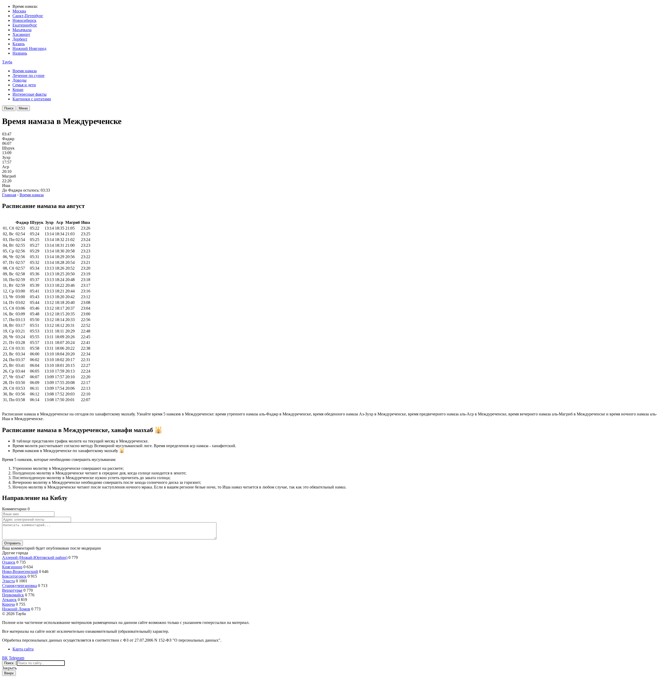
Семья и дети (24, 85)
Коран (17, 89)
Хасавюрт (21, 34)
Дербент (19, 39)
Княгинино (12, 567)
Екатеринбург (24, 25)
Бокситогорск (14, 576)
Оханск (8, 562)
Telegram (16, 658)
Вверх (9, 673)
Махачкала (21, 30)
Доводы (19, 80)
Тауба (7, 62)
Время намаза (24, 71)
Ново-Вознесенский (20, 571)
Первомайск (13, 595)
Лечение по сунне (28, 75)
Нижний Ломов (16, 609)
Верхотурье (12, 590)
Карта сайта (23, 649)
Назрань (19, 53)
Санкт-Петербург (27, 16)
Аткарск (9, 599)
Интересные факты (29, 94)
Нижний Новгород (29, 48)
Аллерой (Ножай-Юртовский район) (34, 557)
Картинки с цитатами (31, 99)
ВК (5, 658)
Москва (19, 11)
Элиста (8, 581)
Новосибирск (24, 20)
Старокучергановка (19, 585)
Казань (18, 44)
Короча (8, 604)
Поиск (9, 108)
